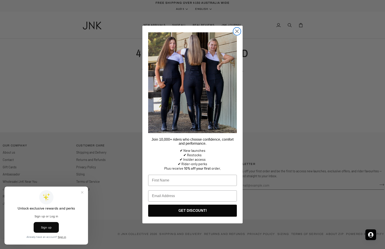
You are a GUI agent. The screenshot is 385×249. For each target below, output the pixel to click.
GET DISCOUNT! (192, 210)
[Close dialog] (237, 31)
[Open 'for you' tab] (370, 234)
